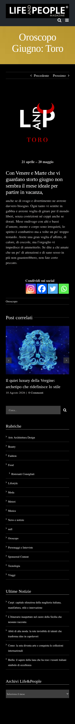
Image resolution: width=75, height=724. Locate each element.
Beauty (12, 446)
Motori (12, 501)
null (10, 528)
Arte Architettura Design (21, 437)
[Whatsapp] (64, 288)
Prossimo (59, 75)
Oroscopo (12, 301)
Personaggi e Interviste (20, 547)
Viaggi (11, 574)
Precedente (41, 75)
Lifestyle (13, 482)
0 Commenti (35, 392)
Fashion (12, 455)
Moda (11, 492)
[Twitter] (53, 288)
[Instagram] (31, 288)
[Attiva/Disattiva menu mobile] (67, 20)
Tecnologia (14, 565)
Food (11, 464)
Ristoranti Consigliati (22, 473)
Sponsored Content (18, 556)
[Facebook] (42, 288)
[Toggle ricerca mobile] (59, 20)
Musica (12, 510)
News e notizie (16, 519)
